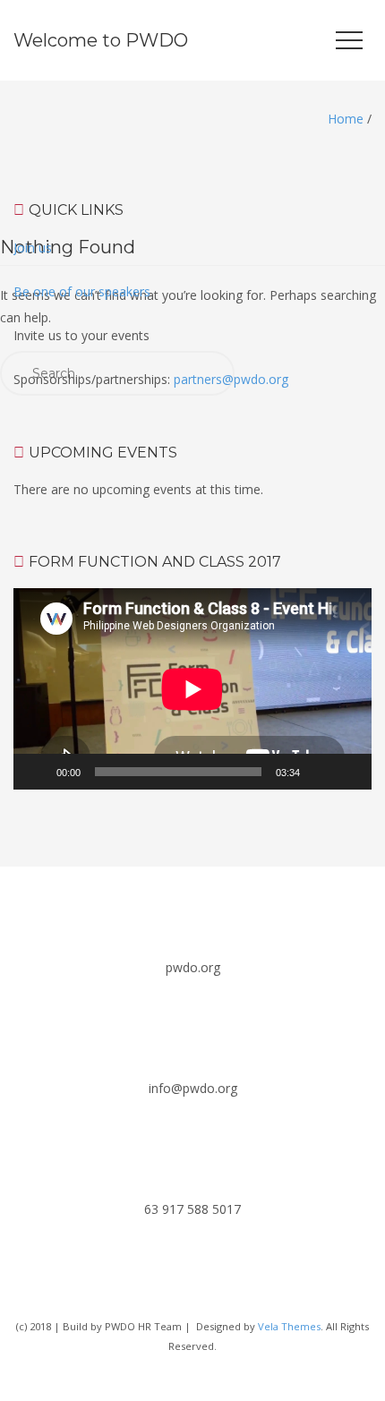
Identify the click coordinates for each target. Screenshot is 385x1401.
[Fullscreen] (348, 772)
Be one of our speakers (81, 291)
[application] (192, 689)
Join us (32, 247)
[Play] (37, 772)
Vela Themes (289, 1326)
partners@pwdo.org (231, 379)
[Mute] (320, 772)
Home (346, 118)
